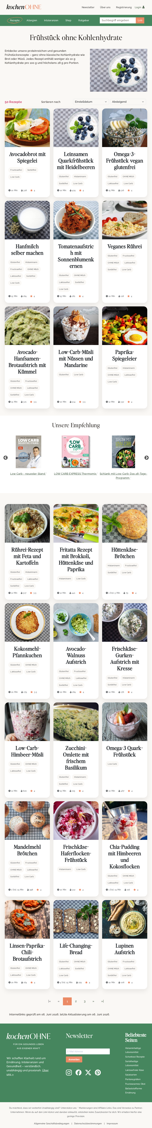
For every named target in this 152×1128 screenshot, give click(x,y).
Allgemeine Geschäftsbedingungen (51, 1123)
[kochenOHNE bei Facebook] (78, 1072)
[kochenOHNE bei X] (88, 1072)
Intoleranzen (51, 20)
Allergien (32, 20)
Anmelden (74, 1059)
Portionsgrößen (132, 1079)
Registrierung (124, 7)
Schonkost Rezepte (135, 1057)
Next (146, 458)
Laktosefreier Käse (134, 1070)
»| (102, 1001)
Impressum (112, 1123)
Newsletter (88, 7)
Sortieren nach (50, 101)
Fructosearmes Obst (135, 1084)
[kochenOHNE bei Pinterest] (98, 1072)
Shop (68, 20)
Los (140, 20)
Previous (5, 458)
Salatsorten (131, 1075)
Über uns (105, 7)
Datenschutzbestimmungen (88, 1123)
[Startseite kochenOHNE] (24, 6)
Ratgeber (83, 20)
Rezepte (14, 20)
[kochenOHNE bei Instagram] (69, 1072)
